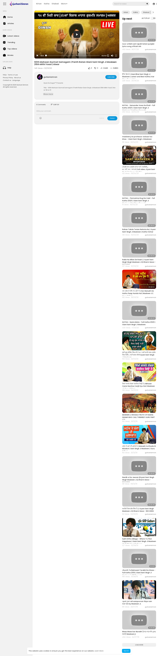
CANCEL (101, 118)
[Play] (37, 55)
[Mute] (112, 55)
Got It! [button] (126, 651)
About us (17, 78)
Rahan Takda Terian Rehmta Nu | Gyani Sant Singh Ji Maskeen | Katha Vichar (139, 230)
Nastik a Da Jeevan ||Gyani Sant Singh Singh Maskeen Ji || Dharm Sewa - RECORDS (138, 479)
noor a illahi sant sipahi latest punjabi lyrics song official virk (138, 45)
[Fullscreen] (116, 55)
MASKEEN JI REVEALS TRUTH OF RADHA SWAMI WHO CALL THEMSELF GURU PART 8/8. (138, 417)
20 (108, 55)
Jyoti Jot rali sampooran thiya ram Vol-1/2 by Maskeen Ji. (137, 602)
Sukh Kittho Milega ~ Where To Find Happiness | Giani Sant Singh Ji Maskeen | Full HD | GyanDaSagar (139, 541)
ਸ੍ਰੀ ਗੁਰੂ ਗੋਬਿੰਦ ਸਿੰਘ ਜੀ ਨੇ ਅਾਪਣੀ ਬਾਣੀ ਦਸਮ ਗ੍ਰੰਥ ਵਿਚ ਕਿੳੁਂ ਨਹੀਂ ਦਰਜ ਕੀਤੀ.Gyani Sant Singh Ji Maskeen (139, 354)
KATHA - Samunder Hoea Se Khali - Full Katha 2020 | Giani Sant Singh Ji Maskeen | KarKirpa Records (138, 107)
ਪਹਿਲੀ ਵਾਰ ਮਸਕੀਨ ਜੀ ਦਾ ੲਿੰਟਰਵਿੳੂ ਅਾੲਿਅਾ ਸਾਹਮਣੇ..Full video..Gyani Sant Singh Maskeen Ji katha (138, 169)
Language (16, 80)
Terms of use (13, 75)
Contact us (7, 80)
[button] (154, 4)
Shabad (55, 3)
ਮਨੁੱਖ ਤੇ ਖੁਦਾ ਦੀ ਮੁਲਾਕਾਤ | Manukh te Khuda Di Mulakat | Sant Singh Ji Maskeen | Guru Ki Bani (139, 448)
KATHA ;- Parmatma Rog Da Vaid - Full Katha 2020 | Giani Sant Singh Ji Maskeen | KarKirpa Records (138, 200)
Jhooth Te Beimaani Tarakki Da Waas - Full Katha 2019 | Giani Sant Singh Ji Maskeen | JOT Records (138, 572)
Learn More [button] (99, 651)
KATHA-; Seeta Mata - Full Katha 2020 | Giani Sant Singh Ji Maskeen (138, 323)
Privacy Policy (8, 78)
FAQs (5, 75)
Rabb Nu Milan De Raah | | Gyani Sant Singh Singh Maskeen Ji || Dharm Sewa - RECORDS (139, 262)
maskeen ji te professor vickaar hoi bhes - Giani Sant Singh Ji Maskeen (137, 137)
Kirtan (39, 3)
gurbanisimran (50, 77)
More (63, 3)
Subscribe (111, 77)
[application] (76, 35)
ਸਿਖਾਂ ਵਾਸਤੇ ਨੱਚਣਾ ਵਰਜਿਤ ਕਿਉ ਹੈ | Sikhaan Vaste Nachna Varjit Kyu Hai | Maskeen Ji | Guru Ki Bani (138, 386)
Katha (46, 3)
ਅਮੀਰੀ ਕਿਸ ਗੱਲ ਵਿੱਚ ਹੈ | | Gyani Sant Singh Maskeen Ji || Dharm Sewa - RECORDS (138, 509)
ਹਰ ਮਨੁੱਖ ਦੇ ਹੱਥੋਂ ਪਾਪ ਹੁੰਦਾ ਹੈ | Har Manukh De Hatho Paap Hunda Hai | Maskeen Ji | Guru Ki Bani (138, 293)
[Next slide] (153, 12)
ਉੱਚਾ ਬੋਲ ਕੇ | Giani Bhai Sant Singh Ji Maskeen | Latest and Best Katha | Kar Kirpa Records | (138, 76)
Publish (112, 118)
